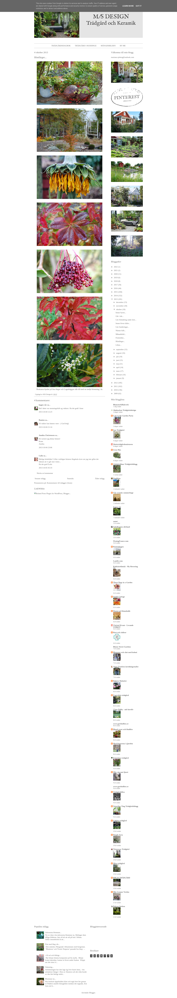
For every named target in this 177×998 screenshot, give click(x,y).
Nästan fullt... (121, 330)
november (120, 306)
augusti (119, 353)
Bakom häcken (119, 906)
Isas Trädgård (118, 430)
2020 (116, 274)
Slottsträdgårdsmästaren (123, 444)
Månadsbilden (108, 46)
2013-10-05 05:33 (45, 468)
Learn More (128, 6)
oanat (115, 521)
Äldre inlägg (99, 478)
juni (118, 360)
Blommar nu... (50, 979)
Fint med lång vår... (52, 944)
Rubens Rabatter (120, 681)
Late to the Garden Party (123, 416)
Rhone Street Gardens (122, 647)
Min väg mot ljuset (120, 772)
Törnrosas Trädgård (121, 849)
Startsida (70, 478)
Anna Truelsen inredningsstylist (125, 667)
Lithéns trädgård (120, 821)
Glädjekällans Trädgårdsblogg (125, 464)
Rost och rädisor (119, 632)
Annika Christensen (47, 435)
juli (117, 357)
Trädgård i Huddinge (85, 46)
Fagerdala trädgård (121, 695)
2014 (116, 296)
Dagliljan (116, 478)
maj (117, 364)
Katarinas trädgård (121, 758)
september (120, 349)
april (118, 367)
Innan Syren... (121, 313)
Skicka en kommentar (45, 473)
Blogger (92, 993)
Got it (139, 6)
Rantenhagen (118, 547)
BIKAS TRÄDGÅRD (121, 878)
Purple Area (118, 835)
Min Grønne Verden (121, 892)
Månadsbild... (121, 334)
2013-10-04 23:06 (45, 447)
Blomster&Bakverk (121, 405)
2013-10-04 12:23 (45, 412)
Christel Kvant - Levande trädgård (123, 626)
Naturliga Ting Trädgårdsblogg (125, 806)
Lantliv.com (118, 561)
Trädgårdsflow (119, 792)
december (120, 302)
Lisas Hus (117, 450)
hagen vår (43, 405)
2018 (116, 281)
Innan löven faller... (123, 323)
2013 (116, 299)
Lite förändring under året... (126, 320)
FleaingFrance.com (120, 541)
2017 (116, 285)
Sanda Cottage (119, 597)
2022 (116, 267)
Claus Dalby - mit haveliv (123, 709)
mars (118, 371)
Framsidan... (120, 338)
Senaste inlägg (40, 478)
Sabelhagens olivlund (121, 527)
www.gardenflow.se (120, 724)
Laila (41, 456)
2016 (116, 288)
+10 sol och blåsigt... (53, 955)
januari (119, 378)
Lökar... (118, 345)
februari (119, 375)
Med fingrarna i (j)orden (123, 744)
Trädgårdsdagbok (61, 46)
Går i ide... (120, 316)
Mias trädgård (119, 863)
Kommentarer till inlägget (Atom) (59, 483)
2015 (116, 292)
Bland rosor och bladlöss (123, 729)
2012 (116, 383)
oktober (119, 309)
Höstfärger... (120, 341)
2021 (116, 270)
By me (123, 46)
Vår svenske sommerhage (123, 493)
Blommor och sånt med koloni (125, 652)
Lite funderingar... (122, 327)
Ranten (42, 420)
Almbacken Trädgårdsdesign (124, 410)
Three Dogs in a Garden (122, 582)
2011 (116, 386)
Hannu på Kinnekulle (121, 611)
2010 (116, 390)
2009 (116, 393)
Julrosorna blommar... (53, 932)
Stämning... (49, 967)
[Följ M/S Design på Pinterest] (127, 107)
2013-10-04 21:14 (45, 427)
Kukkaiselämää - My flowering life (125, 567)
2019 (116, 278)
